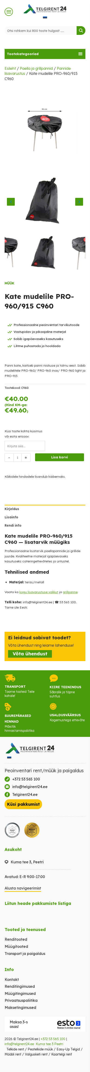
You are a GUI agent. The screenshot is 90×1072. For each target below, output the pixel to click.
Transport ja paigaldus (25, 953)
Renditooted (16, 939)
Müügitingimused (20, 993)
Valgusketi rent (36, 1054)
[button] (45, 54)
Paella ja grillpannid (36, 68)
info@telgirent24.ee (19, 1044)
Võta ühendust (30, 654)
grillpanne (70, 592)
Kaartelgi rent (61, 1054)
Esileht (10, 68)
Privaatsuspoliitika (21, 1000)
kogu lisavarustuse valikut (38, 592)
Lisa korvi (59, 457)
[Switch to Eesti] (45, 17)
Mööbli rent (13, 1054)
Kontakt (12, 979)
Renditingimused (20, 986)
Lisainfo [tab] (11, 517)
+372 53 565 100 (53, 1039)
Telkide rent (15, 1049)
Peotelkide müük (40, 1049)
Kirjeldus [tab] (12, 509)
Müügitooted (16, 946)
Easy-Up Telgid (68, 1049)
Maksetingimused (20, 1007)
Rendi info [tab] (13, 525)
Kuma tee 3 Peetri (49, 1044)
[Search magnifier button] (81, 30)
